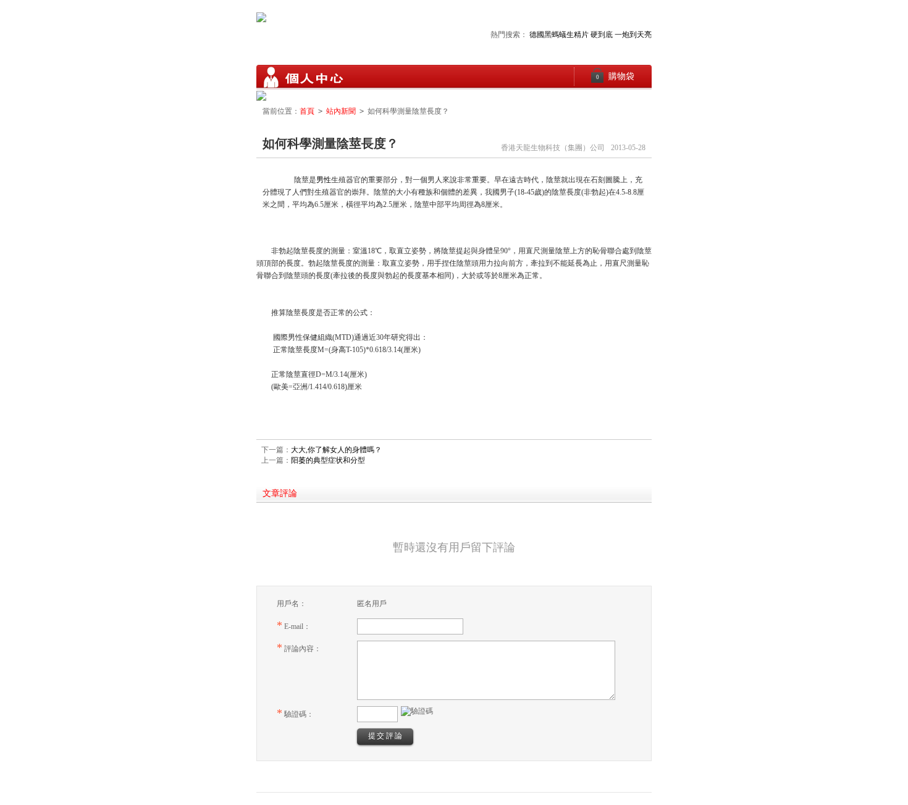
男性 (323, 179)
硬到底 (602, 34)
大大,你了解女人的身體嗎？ (336, 449)
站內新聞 (341, 111)
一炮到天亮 (633, 34)
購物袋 (615, 76)
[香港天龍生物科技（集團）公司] (302, 77)
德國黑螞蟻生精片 (559, 34)
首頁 (307, 111)
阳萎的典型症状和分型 (328, 460)
